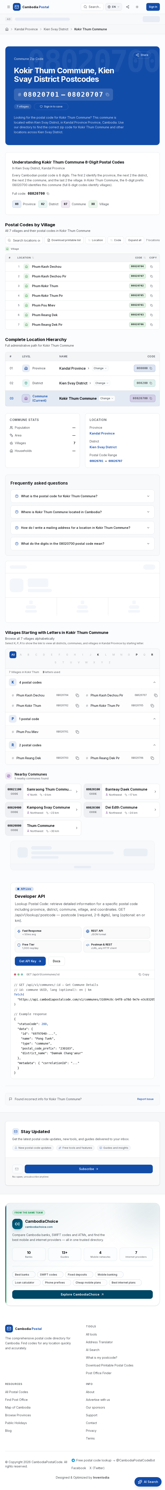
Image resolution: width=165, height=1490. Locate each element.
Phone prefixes (55, 1282)
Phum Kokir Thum (45, 286)
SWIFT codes (48, 1274)
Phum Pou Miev (43, 305)
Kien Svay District (56, 29)
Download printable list (66, 240)
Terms (90, 1438)
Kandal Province (26, 29)
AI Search (92, 1350)
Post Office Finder (99, 1373)
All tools (91, 1334)
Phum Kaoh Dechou (46, 266)
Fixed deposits (77, 1274)
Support (91, 1415)
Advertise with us (98, 1399)
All (13, 654)
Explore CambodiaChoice (80, 1294)
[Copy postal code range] (107, 94)
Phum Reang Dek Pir (47, 324)
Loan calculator (24, 1282)
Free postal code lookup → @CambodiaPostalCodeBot (115, 1460)
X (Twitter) (97, 1468)
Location (97, 240)
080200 (142, 383)
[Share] (127, 7)
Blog (8, 1430)
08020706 (137, 324)
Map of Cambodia (18, 1407)
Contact (91, 1423)
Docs (56, 961)
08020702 (137, 285)
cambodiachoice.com (39, 1226)
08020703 (137, 314)
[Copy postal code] (48, 193)
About (90, 1392)
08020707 (85, 94)
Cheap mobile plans (88, 1282)
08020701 (41, 94)
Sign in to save (53, 106)
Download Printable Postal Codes (109, 1365)
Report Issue (145, 1099)
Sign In (153, 6)
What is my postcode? (101, 1357)
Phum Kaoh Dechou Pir (49, 276)
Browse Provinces (18, 1415)
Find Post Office (16, 1399)
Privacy (91, 1430)
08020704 (137, 266)
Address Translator (99, 1342)
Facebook (79, 1468)
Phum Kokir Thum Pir (47, 295)
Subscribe (86, 1169)
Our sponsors (95, 1407)
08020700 (140, 398)
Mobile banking (107, 1274)
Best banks (22, 1274)
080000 (142, 368)
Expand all (134, 240)
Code (117, 240)
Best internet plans (124, 1282)
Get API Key (27, 961)
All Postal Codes (16, 1392)
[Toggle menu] (8, 6)
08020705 (137, 295)
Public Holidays (16, 1423)
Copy (145, 974)
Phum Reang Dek (45, 315)
